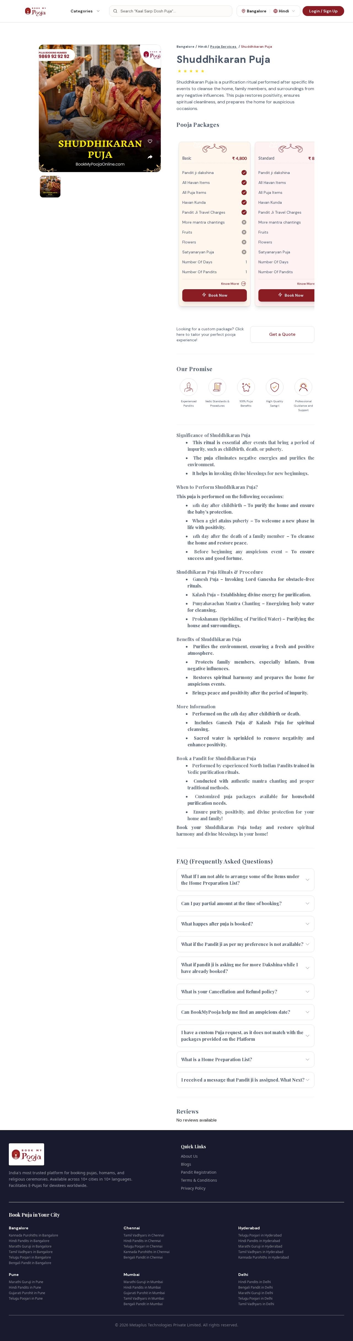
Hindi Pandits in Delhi (254, 1282)
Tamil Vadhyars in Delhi (256, 1304)
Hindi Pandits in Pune (25, 1287)
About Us (189, 1156)
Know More (230, 283)
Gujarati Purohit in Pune (27, 1293)
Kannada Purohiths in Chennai (147, 1251)
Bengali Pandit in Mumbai (143, 1304)
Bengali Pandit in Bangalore (30, 1262)
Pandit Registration (198, 1172)
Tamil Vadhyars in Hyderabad (260, 1251)
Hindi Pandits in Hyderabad (259, 1240)
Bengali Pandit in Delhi (255, 1287)
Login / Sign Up (323, 11)
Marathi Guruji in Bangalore (30, 1246)
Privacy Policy (193, 1188)
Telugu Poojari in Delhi (255, 1298)
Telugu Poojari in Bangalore (30, 1257)
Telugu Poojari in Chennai (143, 1246)
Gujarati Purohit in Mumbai (144, 1293)
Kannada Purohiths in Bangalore (33, 1235)
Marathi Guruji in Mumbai (143, 1282)
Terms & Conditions (199, 1180)
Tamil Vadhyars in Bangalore (31, 1251)
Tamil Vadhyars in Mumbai (144, 1298)
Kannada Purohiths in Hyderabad (263, 1257)
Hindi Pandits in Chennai (142, 1240)
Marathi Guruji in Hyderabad (260, 1246)
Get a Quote (282, 334)
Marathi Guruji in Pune (26, 1282)
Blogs (186, 1164)
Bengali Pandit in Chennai (143, 1257)
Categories (82, 11)
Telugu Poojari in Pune (26, 1298)
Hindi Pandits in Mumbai (142, 1287)
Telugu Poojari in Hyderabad (260, 1235)
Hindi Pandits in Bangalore (29, 1240)
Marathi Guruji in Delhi (255, 1293)
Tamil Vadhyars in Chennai (144, 1235)
